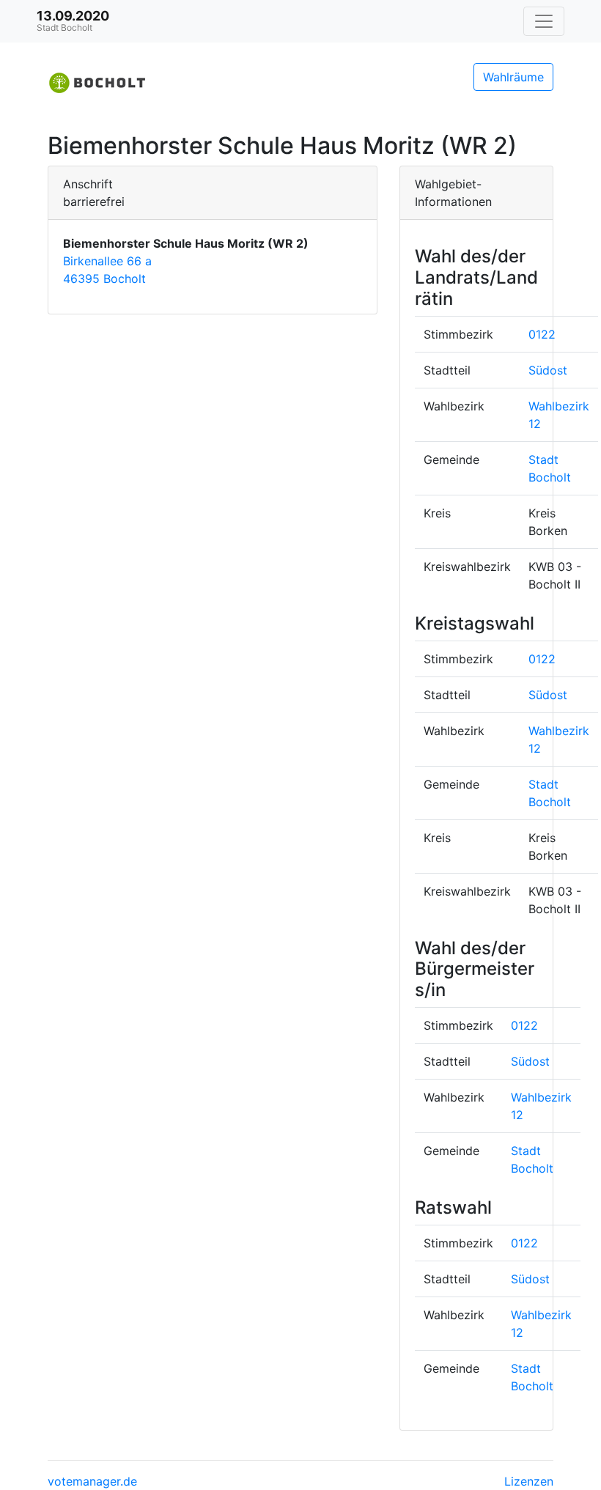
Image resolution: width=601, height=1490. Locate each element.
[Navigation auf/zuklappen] (543, 21)
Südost (547, 370)
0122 (542, 334)
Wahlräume (513, 77)
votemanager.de (92, 1481)
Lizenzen (528, 1481)
